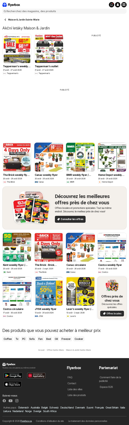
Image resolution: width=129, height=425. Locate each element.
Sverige (37, 411)
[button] (117, 4)
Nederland (17, 411)
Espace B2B (106, 386)
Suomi (89, 407)
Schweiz (54, 407)
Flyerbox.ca (26, 421)
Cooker (79, 338)
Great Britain (112, 407)
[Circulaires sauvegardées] (111, 4)
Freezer (66, 338)
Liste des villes (74, 389)
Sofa (32, 338)
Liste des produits (76, 395)
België (44, 407)
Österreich (23, 407)
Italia (122, 407)
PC (23, 338)
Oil (56, 338)
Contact (71, 383)
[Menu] (124, 4)
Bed (48, 338)
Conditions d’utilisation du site (50, 421)
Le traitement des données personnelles (87, 421)
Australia (35, 407)
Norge (28, 411)
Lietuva (7, 411)
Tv (17, 338)
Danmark (80, 407)
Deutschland (67, 407)
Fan (40, 338)
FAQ (69, 377)
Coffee (8, 338)
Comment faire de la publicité (110, 379)
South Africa (49, 411)
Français (99, 407)
